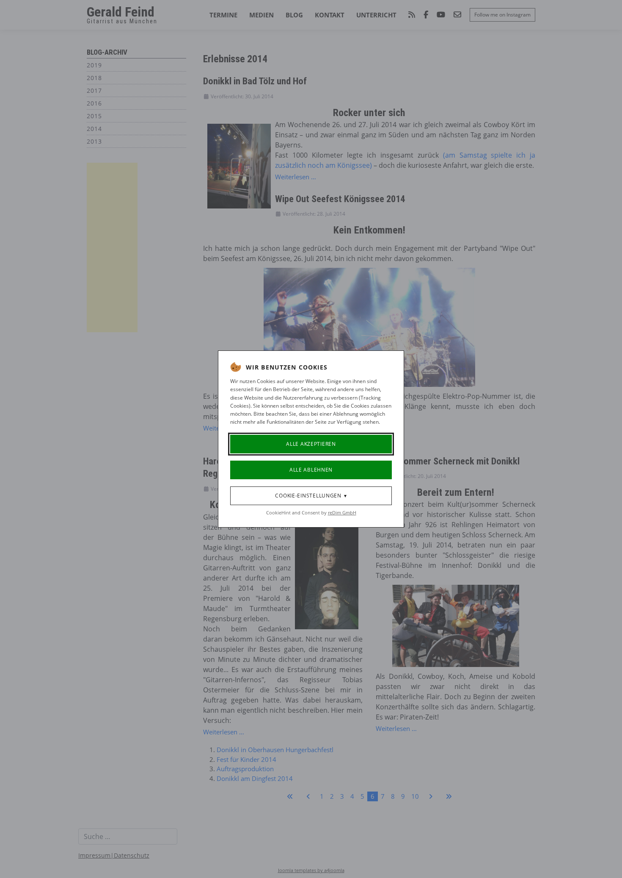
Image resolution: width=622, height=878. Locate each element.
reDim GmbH (342, 512)
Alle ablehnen (311, 469)
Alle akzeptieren (311, 443)
